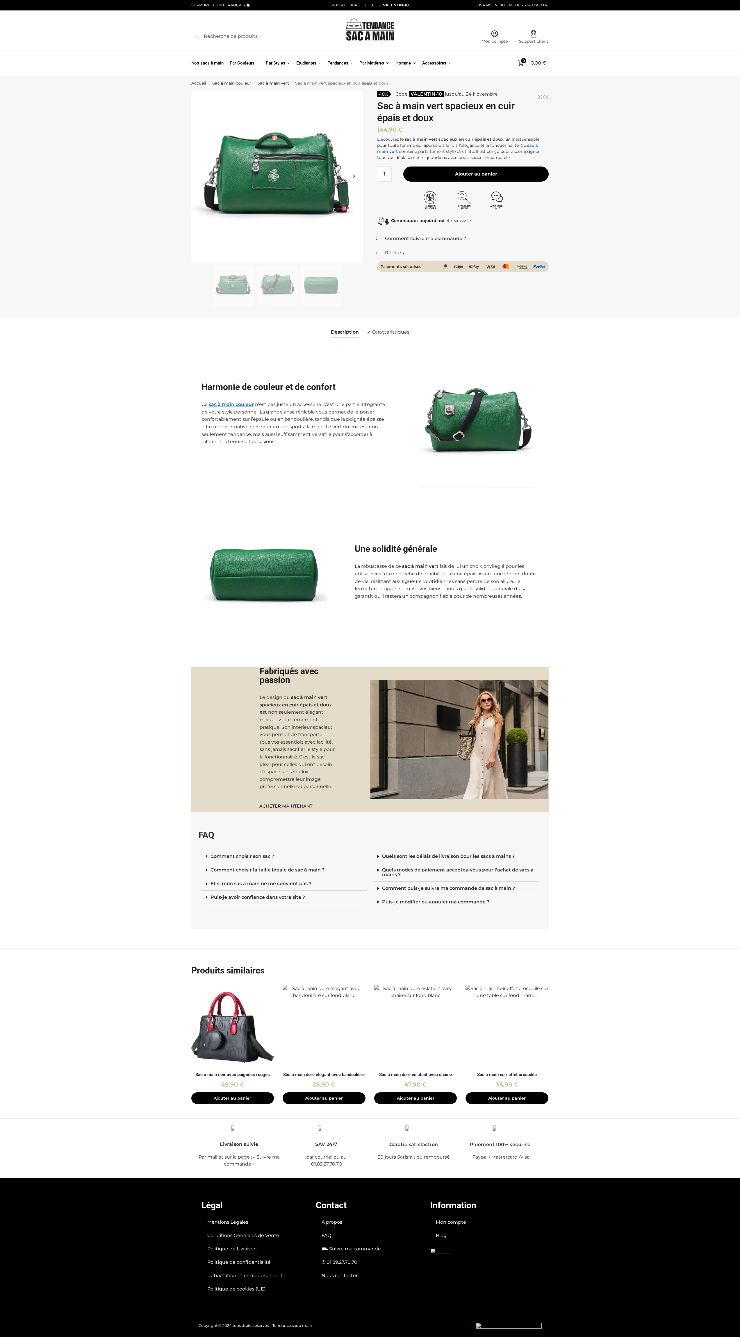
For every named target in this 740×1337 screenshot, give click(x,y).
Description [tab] (345, 332)
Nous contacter (340, 1275)
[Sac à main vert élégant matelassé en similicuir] (546, 97)
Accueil (198, 83)
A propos (332, 1222)
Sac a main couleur (231, 83)
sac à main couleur (231, 404)
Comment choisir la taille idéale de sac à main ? (267, 870)
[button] (284, 856)
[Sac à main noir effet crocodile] (507, 1026)
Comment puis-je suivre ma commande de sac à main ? (448, 888)
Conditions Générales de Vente (243, 1235)
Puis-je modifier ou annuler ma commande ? (435, 902)
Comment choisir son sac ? (242, 856)
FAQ (326, 1235)
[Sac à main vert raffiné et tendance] (540, 97)
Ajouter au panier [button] (232, 1098)
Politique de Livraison (232, 1249)
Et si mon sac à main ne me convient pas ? (261, 883)
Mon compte (495, 41)
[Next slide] (354, 176)
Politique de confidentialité (239, 1262)
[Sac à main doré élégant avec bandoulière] (324, 1026)
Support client (533, 41)
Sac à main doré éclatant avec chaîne (415, 1074)
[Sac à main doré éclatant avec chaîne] (415, 1026)
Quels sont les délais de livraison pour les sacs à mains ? (448, 856)
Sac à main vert (273, 83)
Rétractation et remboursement (245, 1275)
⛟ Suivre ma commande (351, 1249)
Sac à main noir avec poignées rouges (232, 1074)
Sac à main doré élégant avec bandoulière (324, 1074)
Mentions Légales (227, 1222)
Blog (441, 1235)
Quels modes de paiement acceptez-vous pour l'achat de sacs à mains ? (458, 872)
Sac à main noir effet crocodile (507, 1074)
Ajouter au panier (476, 174)
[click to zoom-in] (277, 176)
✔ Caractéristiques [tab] (388, 332)
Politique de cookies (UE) (236, 1289)
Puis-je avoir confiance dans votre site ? (258, 897)
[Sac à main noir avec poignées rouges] (232, 1026)
